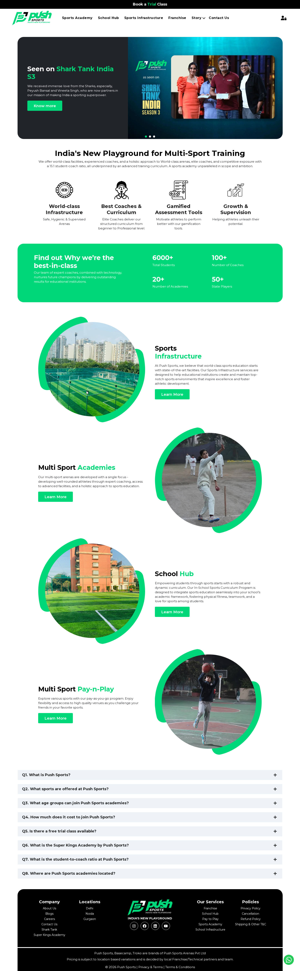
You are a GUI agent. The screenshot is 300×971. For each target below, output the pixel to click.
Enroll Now (225, 108)
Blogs (49, 913)
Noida (90, 913)
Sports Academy (77, 18)
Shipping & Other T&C (250, 924)
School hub (108, 18)
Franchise (177, 18)
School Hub (210, 913)
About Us (49, 908)
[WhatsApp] (289, 960)
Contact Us (219, 18)
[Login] (284, 18)
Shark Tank (49, 929)
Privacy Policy (250, 908)
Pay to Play (210, 919)
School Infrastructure (210, 929)
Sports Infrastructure (143, 18)
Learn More (172, 394)
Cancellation (250, 913)
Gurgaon (89, 919)
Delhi (89, 908)
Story (197, 18)
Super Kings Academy (49, 935)
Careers (49, 919)
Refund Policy (251, 919)
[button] (146, 137)
